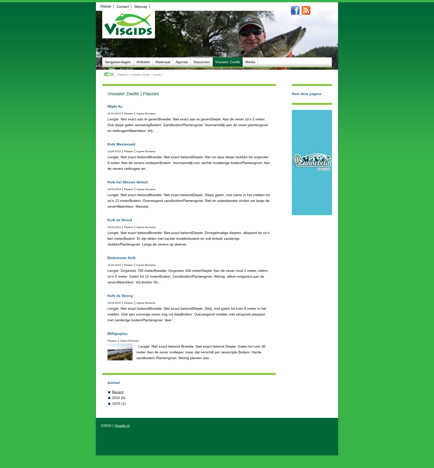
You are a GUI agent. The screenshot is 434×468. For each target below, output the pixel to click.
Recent (117, 392)
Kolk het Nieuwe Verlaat (127, 182)
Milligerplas (117, 334)
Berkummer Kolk (121, 258)
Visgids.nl (122, 74)
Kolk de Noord (119, 220)
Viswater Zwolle (140, 74)
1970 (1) (119, 404)
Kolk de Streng (120, 296)
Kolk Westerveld (121, 144)
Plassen (157, 74)
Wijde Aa (114, 106)
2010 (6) (119, 398)
